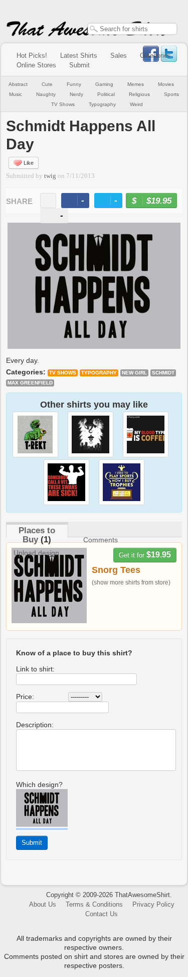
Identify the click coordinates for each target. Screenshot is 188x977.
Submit (79, 65)
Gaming (104, 84)
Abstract (18, 84)
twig (50, 175)
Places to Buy (37, 535)
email (48, 200)
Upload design (36, 553)
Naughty (46, 94)
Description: (35, 725)
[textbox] (132, 29)
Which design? (39, 784)
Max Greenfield (30, 382)
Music (15, 94)
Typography (102, 104)
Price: (25, 697)
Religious (139, 94)
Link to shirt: (35, 669)
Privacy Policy (153, 904)
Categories (155, 55)
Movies (166, 84)
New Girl (134, 372)
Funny (74, 84)
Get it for (145, 554)
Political (106, 94)
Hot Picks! (32, 55)
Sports (171, 94)
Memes (135, 84)
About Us (42, 904)
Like (29, 163)
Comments (100, 540)
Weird (136, 104)
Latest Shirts (78, 55)
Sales (118, 55)
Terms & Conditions (94, 904)
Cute (47, 84)
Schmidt (163, 372)
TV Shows (63, 104)
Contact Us (101, 914)
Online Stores (36, 65)
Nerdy (76, 94)
